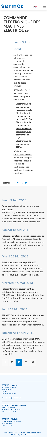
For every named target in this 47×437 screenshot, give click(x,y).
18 (12, 362)
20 (26, 362)
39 (32, 362)
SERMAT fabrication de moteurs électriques (23, 315)
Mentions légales (17, 435)
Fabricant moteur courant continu (18, 288)
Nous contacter (30, 435)
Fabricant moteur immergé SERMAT (19, 262)
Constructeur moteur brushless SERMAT (21, 338)
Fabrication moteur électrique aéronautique (23, 235)
